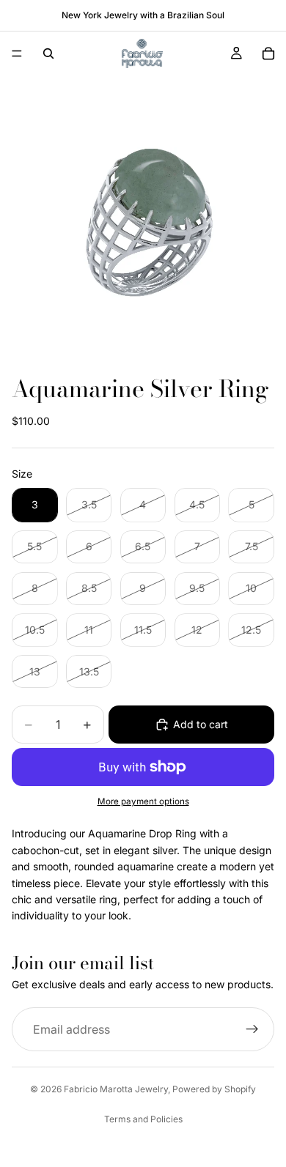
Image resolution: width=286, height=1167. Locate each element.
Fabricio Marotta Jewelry (116, 1088)
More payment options (143, 801)
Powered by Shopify (214, 1088)
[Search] (48, 53)
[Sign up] (252, 1029)
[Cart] (268, 53)
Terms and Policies (143, 1119)
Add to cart (200, 724)
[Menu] (17, 53)
